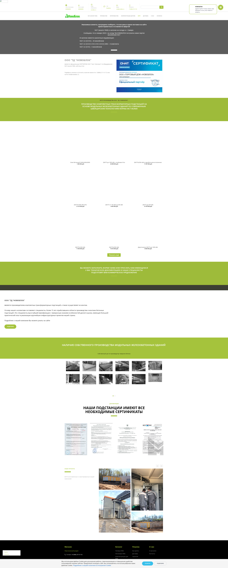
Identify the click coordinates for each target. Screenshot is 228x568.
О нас (152, 16)
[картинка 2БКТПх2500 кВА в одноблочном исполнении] (147, 142)
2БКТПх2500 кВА (114, 247)
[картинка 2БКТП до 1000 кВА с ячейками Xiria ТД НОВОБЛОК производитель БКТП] (114, 142)
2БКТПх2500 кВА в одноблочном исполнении (148, 162)
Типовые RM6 (103, 16)
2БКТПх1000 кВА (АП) (80, 205)
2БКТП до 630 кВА (147, 205)
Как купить (135, 551)
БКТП (139, 16)
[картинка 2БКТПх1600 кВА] (80, 227)
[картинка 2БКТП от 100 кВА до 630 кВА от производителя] (114, 185)
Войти (6, 552)
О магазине (152, 551)
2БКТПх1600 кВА (80, 247)
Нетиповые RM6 (114, 16)
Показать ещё (114, 255)
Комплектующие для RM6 (128, 16)
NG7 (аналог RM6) (92, 16)
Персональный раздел (71, 551)
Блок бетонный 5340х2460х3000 (80, 162)
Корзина (7, 554)
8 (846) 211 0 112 (77, 554)
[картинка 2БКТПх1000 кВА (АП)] (80, 185)
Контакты (159, 16)
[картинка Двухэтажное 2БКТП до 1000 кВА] (147, 227)
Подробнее (10, 326)
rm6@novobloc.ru (120, 9)
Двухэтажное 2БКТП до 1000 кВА (148, 247)
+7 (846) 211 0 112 (133, 9)
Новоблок (108, 8)
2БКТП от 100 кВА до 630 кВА (114, 205)
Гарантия (135, 556)
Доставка (145, 16)
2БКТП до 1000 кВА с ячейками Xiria (114, 162)
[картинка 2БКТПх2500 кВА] (114, 227)
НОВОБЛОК (68, 9)
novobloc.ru (93, 9)
